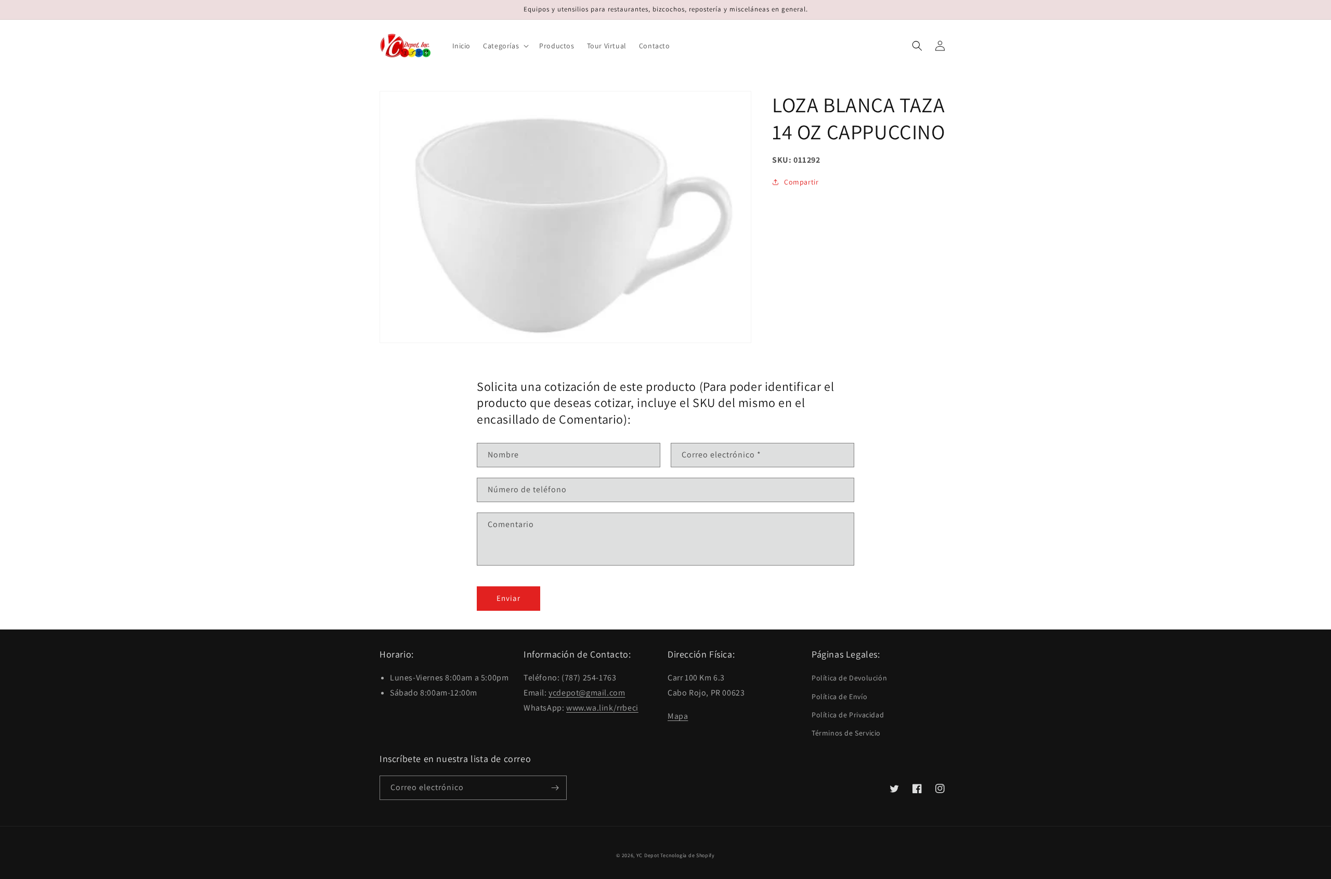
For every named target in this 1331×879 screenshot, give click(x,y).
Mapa (678, 716)
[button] (505, 46)
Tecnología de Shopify (687, 855)
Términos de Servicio (846, 733)
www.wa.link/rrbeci (602, 707)
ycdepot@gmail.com (587, 692)
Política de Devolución (849, 678)
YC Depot (647, 855)
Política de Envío (839, 696)
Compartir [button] (801, 182)
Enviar (508, 598)
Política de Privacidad (848, 714)
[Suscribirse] (554, 788)
